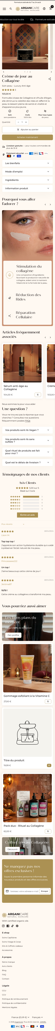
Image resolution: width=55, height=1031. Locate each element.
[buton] (21, 1017)
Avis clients (7, 966)
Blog (4, 970)
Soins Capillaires (9, 937)
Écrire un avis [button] (27, 515)
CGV (4, 995)
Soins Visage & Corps (11, 942)
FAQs (27, 421)
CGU (4, 990)
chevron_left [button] (45, 204)
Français (37, 1017)
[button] (8, 90)
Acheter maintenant (27, 137)
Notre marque (8, 962)
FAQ (4, 974)
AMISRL (43, 1022)
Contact (5, 979)
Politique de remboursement (15, 999)
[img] (7, 531)
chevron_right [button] (50, 204)
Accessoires (7, 950)
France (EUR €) (21, 1017)
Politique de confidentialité (14, 1003)
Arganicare (19, 1022)
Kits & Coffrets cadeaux (12, 946)
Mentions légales (9, 1007)
